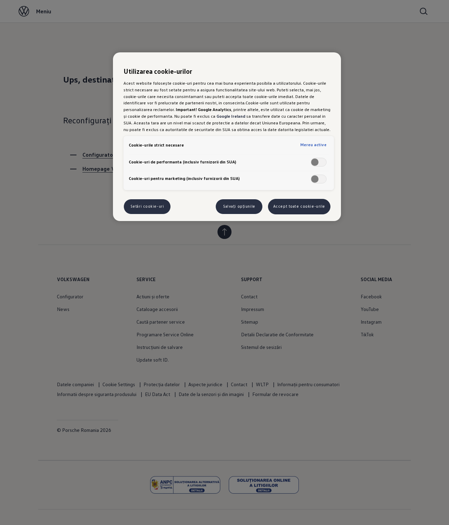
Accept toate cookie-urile (299, 206)
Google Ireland (230, 116)
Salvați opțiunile (239, 206)
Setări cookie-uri (147, 206)
